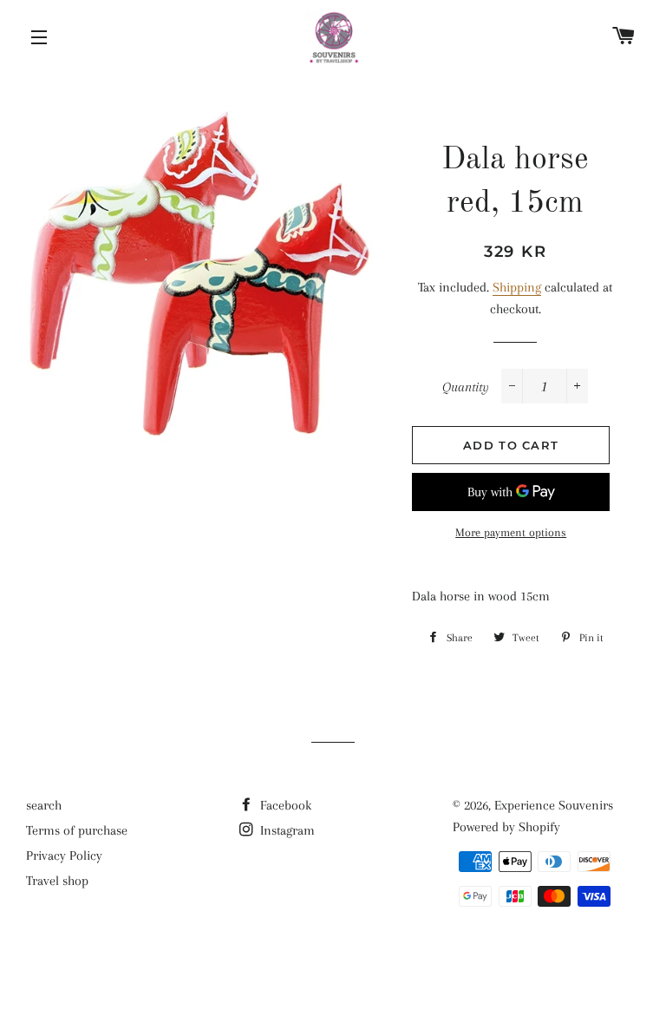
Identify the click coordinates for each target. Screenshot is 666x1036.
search (44, 805)
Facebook (284, 805)
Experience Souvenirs (553, 805)
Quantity (465, 387)
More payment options (510, 532)
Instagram (286, 830)
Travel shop (57, 880)
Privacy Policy (64, 855)
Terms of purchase (76, 830)
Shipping (517, 287)
